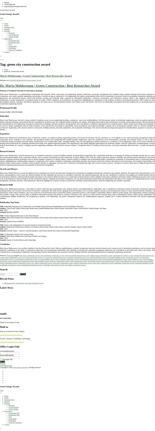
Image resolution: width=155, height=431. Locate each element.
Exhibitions (12, 48)
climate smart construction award (101, 256)
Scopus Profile (5, 112)
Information (8, 39)
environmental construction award (91, 259)
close (1, 18)
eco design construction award (76, 257)
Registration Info (14, 42)
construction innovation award (144, 256)
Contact (6, 52)
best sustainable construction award (52, 256)
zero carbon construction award (75, 265)
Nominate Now (9, 27)
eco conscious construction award (54, 257)
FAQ (10, 44)
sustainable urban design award (53, 265)
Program (7, 31)
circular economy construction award (77, 256)
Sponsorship (12, 46)
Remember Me (7, 359)
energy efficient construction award (67, 259)
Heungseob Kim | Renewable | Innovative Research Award (23, 283)
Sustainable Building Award (144, 263)
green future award (94, 261)
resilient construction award (82, 263)
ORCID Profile (17, 112)
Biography (10, 256)
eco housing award (132, 257)
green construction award (78, 261)
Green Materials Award (128, 261)
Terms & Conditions (15, 50)
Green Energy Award (34, 80)
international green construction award (17, 263)
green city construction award (59, 261)
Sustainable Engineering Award (31, 265)
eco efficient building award (96, 257)
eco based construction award (32, 257)
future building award (135, 259)
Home (6, 23)
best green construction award (30, 256)
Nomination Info (14, 41)
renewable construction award (63, 263)
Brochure (11, 33)
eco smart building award (46, 259)
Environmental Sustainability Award (115, 259)
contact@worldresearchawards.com (12, 342)
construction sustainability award (11, 257)
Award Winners (13, 35)
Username (7, 351)
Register (7, 29)
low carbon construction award (41, 263)
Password (7, 355)
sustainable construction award (10, 265)
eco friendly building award (116, 257)
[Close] (1, 56)
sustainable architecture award (124, 263)
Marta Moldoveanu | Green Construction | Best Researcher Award (36, 76)
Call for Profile (13, 37)
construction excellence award (123, 256)
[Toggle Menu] (1, 20)
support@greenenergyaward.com (11, 335)
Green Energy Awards (7, 10)
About (6, 25)
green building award (42, 261)
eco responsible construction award (25, 259)
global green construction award (23, 261)
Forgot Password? (6, 365)
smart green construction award (102, 263)
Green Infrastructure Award (110, 261)
